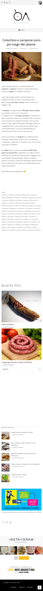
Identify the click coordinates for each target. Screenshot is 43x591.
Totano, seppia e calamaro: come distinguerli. (25, 464)
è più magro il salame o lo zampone (25, 222)
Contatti (22, 587)
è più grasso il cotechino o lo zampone (19, 211)
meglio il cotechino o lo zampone (21, 227)
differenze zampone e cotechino (31, 206)
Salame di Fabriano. (8, 324)
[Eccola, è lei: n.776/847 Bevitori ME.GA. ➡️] (4, 550)
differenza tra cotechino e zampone (17, 197)
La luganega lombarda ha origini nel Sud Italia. (17, 362)
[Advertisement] (21, 258)
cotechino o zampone (14, 195)
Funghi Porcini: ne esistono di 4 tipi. (22, 432)
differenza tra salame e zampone (19, 200)
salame (18, 230)
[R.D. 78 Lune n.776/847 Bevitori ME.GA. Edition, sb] (13, 550)
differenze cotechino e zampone (11, 206)
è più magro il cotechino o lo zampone (18, 219)
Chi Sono (13, 587)
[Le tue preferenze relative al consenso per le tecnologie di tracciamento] (39, 587)
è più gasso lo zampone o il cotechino (13, 208)
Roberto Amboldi (12, 48)
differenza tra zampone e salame (25, 203)
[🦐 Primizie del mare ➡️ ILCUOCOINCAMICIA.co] (39, 550)
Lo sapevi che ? (33, 48)
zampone (24, 230)
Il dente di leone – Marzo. (19, 475)
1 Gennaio (23, 48)
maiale (9, 227)
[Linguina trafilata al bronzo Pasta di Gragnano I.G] (21, 550)
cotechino (4, 195)
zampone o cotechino (34, 230)
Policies (29, 587)
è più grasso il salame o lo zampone (25, 214)
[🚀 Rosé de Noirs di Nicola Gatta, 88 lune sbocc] (30, 550)
